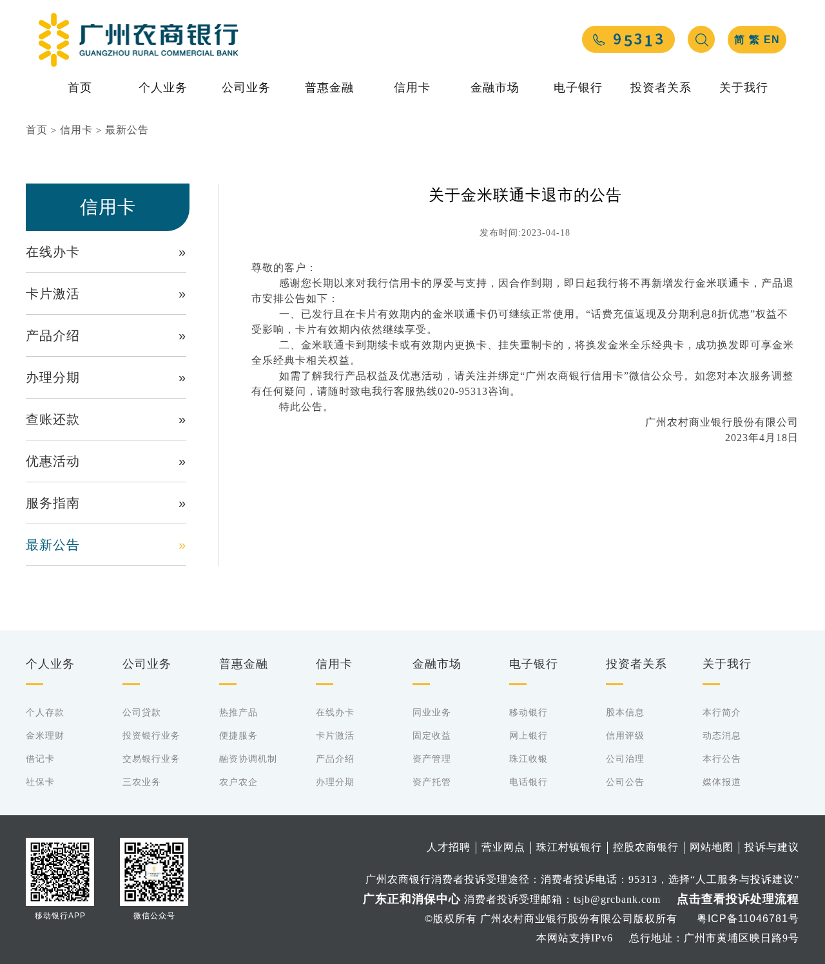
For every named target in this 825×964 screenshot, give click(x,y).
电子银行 (578, 87)
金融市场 (495, 87)
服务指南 (106, 503)
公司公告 (625, 782)
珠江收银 (528, 758)
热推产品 (238, 712)
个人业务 (163, 87)
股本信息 (625, 712)
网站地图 (711, 847)
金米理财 (45, 735)
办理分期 (106, 377)
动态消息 (722, 735)
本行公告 (722, 758)
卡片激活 (106, 294)
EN (772, 39)
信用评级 (625, 735)
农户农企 (238, 782)
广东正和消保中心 (412, 899)
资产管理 (431, 758)
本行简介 (722, 712)
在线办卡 (106, 252)
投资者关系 (661, 87)
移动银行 (528, 712)
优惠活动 (106, 461)
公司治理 (625, 758)
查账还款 (106, 419)
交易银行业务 (151, 758)
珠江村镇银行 (569, 847)
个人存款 (45, 712)
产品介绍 (106, 335)
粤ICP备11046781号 (748, 918)
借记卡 (40, 758)
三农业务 (141, 782)
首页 (80, 87)
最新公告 (127, 129)
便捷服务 (238, 735)
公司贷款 (141, 712)
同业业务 (431, 712)
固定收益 (431, 735)
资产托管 (431, 782)
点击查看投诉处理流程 (738, 899)
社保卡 (40, 782)
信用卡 (412, 87)
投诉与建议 (771, 847)
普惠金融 (329, 87)
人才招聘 (449, 847)
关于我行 (743, 87)
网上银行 (528, 735)
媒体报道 (722, 782)
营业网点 (503, 847)
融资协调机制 (248, 758)
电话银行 (528, 782)
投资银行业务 (151, 735)
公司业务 (246, 87)
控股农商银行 (646, 847)
